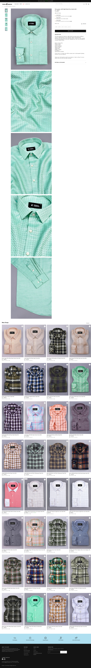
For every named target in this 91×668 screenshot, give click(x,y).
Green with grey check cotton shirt (53, 396)
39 (3, 360)
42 (6, 360)
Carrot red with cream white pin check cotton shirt (11, 511)
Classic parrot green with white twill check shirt (33, 626)
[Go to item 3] (6, 20)
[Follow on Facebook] (2, 659)
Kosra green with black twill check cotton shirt (77, 588)
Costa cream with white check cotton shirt (32, 358)
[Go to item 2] (6, 15)
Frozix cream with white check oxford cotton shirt (11, 358)
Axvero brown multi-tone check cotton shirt (54, 626)
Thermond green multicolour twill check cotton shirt (56, 588)
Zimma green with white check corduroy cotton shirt (11, 626)
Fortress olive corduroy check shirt (8, 396)
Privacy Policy (26, 653)
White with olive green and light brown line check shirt (79, 511)
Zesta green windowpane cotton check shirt (77, 396)
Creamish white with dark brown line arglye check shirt (34, 511)
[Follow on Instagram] (4, 659)
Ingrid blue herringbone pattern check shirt (31, 396)
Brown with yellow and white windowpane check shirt (56, 473)
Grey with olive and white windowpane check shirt (33, 473)
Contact (35, 650)
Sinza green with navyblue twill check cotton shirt (56, 358)
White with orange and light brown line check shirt (56, 511)
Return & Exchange (27, 650)
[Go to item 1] (6, 10)
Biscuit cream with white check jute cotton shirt (78, 358)
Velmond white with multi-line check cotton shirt (78, 626)
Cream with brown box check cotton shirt (9, 473)
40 (27, 360)
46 (9, 360)
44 (30, 360)
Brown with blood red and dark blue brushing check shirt (79, 473)
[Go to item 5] (6, 29)
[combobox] (63, 4)
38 (2, 360)
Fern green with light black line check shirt (9, 6)
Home (2, 6)
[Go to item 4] (6, 24)
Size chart (84, 23)
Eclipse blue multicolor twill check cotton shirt (32, 588)
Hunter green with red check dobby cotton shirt (10, 588)
